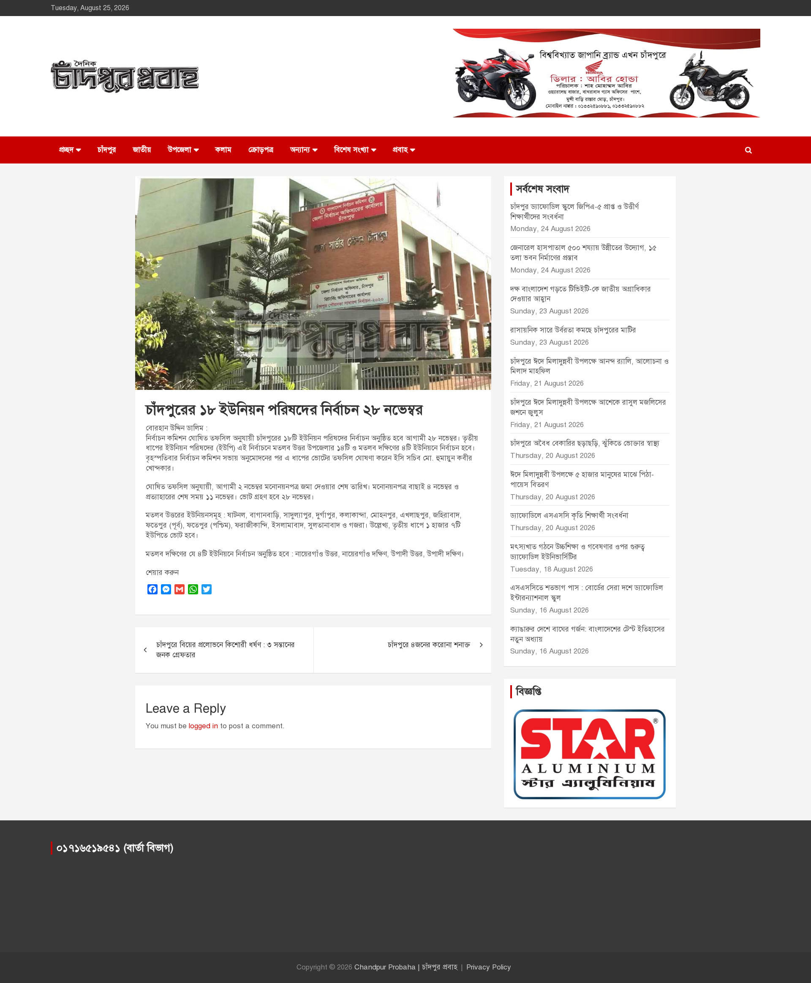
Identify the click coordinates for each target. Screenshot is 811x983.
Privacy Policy (488, 967)
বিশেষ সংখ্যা (351, 149)
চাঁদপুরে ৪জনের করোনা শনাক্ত (429, 644)
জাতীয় (142, 149)
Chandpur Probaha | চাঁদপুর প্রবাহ (405, 967)
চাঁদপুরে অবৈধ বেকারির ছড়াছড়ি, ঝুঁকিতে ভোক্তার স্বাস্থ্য (584, 443)
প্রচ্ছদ (66, 149)
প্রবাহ (400, 149)
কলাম (223, 149)
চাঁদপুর (107, 149)
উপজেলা (179, 149)
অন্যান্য (300, 149)
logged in (203, 726)
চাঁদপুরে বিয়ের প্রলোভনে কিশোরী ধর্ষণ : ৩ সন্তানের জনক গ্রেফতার (225, 649)
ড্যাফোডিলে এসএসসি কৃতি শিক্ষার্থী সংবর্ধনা (569, 515)
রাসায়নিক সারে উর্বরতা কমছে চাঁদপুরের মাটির (574, 330)
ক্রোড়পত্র (260, 149)
